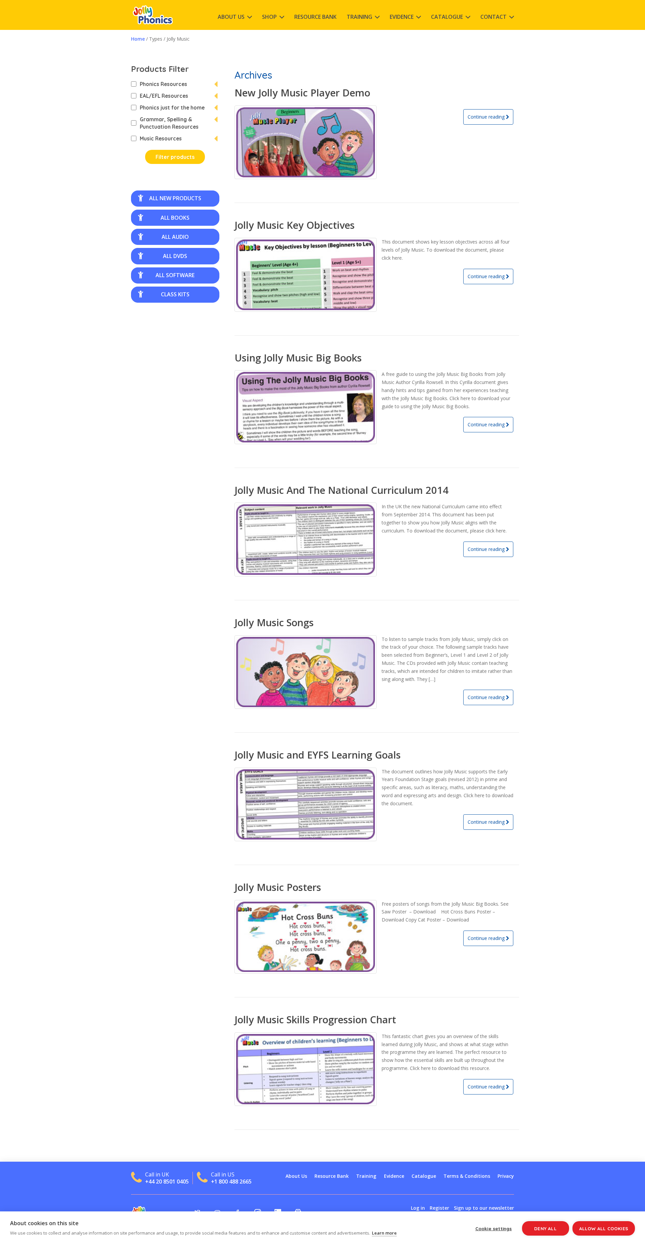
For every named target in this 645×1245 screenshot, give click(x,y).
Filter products (175, 157)
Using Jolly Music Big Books (298, 357)
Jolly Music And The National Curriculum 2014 (341, 490)
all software (175, 275)
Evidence (402, 16)
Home (138, 39)
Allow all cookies (603, 1228)
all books (175, 217)
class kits (175, 294)
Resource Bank (315, 16)
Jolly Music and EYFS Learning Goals (317, 754)
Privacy (506, 1176)
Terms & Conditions (466, 1176)
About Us (231, 16)
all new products (175, 198)
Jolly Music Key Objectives (294, 224)
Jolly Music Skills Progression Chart (315, 1019)
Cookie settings (493, 1228)
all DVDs (175, 256)
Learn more (384, 1233)
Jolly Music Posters (277, 887)
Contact (493, 16)
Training (359, 16)
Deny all (545, 1228)
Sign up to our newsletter (484, 1208)
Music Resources (161, 138)
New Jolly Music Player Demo (302, 92)
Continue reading (487, 117)
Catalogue (447, 16)
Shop (269, 16)
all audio (175, 237)
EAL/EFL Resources (164, 95)
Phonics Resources (163, 84)
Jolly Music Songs (274, 622)
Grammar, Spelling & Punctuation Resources (169, 123)
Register (439, 1208)
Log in (418, 1208)
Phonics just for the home (172, 107)
